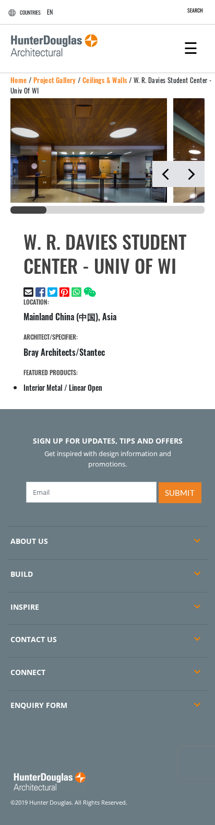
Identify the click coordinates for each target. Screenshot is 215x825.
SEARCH (195, 10)
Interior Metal (43, 387)
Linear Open (85, 387)
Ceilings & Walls (104, 80)
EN (50, 11)
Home (18, 80)
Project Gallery (54, 80)
